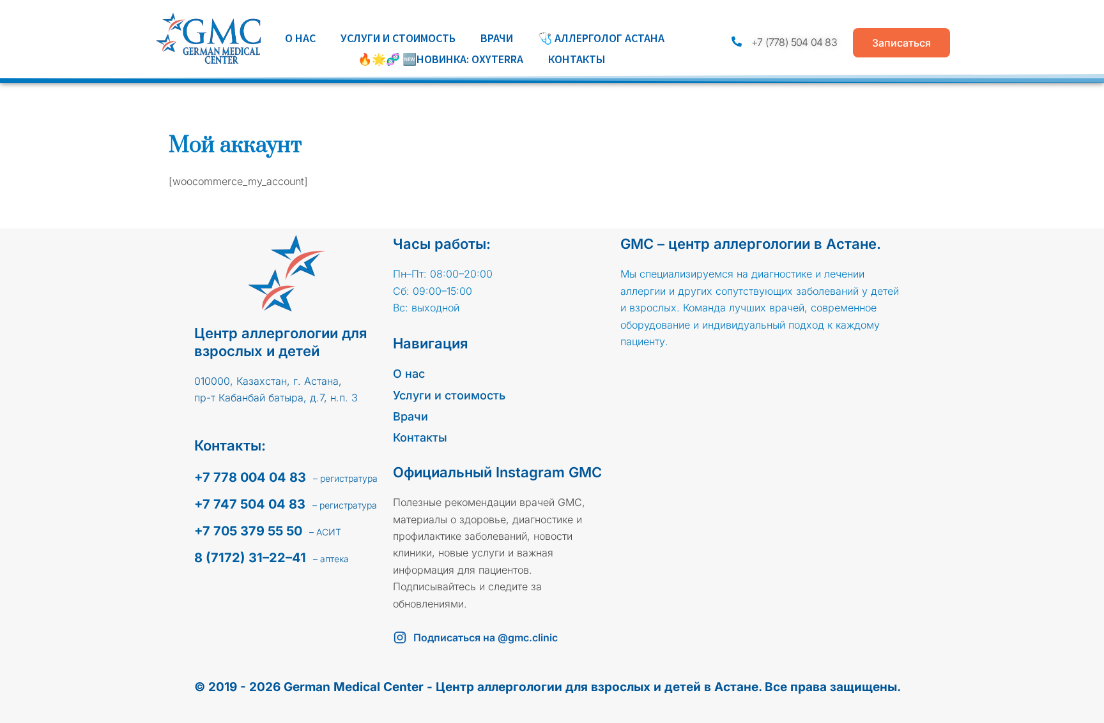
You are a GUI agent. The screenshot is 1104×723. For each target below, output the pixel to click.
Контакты (577, 59)
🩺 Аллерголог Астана (601, 38)
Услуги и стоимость (398, 38)
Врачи (496, 38)
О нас (300, 38)
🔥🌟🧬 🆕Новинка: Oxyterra (440, 59)
